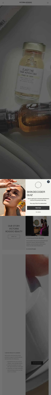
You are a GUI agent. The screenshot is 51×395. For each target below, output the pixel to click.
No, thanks (38, 212)
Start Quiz (38, 208)
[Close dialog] (48, 181)
